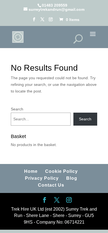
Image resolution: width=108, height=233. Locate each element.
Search (17, 109)
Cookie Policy (61, 171)
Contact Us (51, 185)
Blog (71, 178)
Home (31, 171)
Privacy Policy (42, 178)
